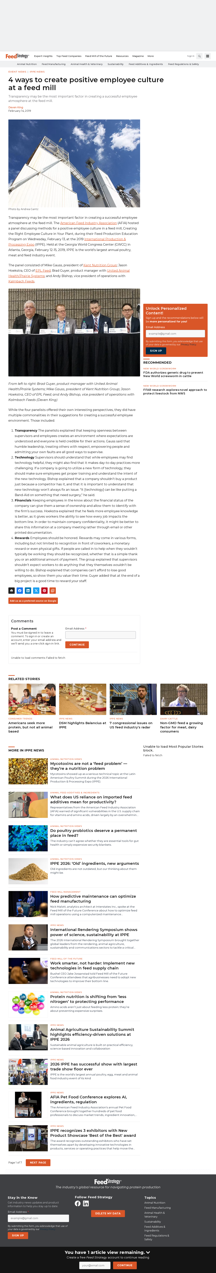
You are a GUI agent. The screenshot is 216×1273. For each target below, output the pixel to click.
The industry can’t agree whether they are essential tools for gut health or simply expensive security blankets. (94, 842)
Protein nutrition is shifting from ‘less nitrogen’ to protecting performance (88, 999)
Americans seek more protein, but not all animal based (30, 727)
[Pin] (44, 590)
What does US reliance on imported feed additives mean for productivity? (91, 799)
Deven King (15, 107)
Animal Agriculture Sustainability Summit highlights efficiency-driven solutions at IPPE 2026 (92, 1034)
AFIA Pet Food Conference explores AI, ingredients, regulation (88, 1099)
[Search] (199, 56)
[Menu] (207, 56)
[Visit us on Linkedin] (86, 1203)
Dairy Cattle (169, 718)
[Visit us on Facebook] (77, 1203)
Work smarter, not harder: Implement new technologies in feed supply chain (92, 965)
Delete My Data (107, 1213)
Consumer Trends (20, 718)
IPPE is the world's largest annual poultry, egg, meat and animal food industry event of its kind (94, 1076)
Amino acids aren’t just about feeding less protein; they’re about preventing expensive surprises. (89, 1008)
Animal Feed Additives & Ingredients (75, 792)
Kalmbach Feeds (21, 281)
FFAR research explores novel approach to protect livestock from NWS (175, 391)
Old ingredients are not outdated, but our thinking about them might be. (93, 870)
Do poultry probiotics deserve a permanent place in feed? (93, 833)
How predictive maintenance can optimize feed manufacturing (93, 899)
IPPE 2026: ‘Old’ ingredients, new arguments (94, 863)
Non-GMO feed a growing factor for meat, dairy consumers (181, 727)
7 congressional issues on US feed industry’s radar (131, 725)
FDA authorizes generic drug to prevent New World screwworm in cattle (173, 374)
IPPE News (37, 71)
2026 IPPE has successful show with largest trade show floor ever (93, 1066)
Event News (17, 71)
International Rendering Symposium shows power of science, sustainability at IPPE (93, 932)
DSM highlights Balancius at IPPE (82, 725)
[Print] (11, 590)
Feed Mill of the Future (66, 958)
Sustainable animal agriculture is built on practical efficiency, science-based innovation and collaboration (91, 1046)
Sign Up (156, 350)
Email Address (75, 628)
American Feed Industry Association (88, 223)
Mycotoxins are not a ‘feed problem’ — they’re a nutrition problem (88, 766)
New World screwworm (159, 368)
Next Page (38, 1162)
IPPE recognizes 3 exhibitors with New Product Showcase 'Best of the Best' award (93, 1133)
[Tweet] (36, 590)
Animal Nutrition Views (66, 759)
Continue (124, 1265)
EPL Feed (43, 270)
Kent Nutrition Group (100, 265)
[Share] (20, 590)
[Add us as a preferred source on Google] (52, 590)
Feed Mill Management (65, 892)
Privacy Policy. (189, 344)
